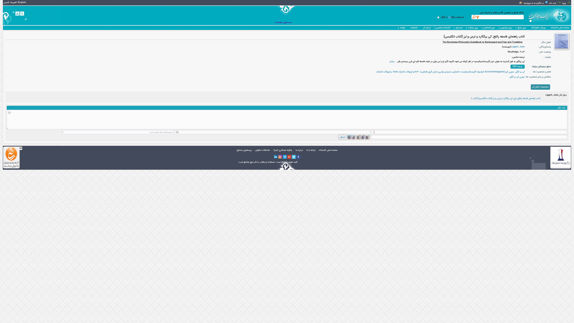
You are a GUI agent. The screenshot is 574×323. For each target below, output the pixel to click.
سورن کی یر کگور (517, 77)
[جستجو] (22, 14)
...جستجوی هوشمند (282, 22)
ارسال (342, 137)
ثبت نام (552, 3)
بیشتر (392, 61)
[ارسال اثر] (17, 14)
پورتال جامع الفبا (538, 27)
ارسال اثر (427, 27)
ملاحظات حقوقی (262, 150)
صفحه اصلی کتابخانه (560, 27)
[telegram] (285, 157)
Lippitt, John (518, 47)
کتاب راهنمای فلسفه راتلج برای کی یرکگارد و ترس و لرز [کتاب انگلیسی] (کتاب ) (505, 98)
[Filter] (478, 17)
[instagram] (280, 157)
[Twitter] (294, 157)
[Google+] (289, 157)
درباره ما (299, 150)
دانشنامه (414, 27)
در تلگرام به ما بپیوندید (533, 3)
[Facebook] (298, 157)
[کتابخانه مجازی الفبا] (561, 15)
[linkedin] (276, 157)
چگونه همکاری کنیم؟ (282, 150)
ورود (564, 3)
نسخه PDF (517, 66)
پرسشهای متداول (244, 150)
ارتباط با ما (310, 150)
